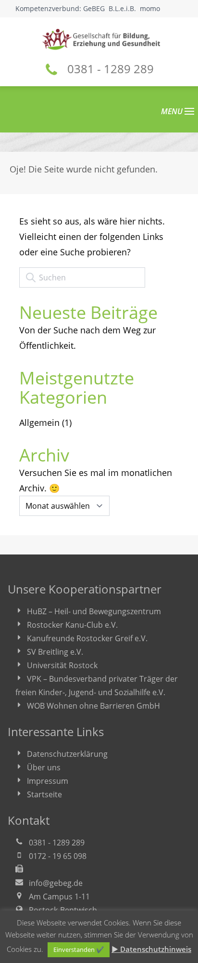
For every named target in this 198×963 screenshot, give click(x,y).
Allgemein (39, 422)
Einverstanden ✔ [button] (78, 949)
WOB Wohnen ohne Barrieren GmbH (93, 705)
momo (150, 8)
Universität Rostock (62, 665)
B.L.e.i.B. (122, 8)
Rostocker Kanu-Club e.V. (72, 625)
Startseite (44, 794)
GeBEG (94, 8)
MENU (173, 111)
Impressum (47, 781)
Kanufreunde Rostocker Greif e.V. (87, 638)
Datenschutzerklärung (67, 754)
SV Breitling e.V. (55, 651)
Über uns (44, 767)
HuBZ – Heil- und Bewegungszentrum (94, 611)
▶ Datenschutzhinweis (151, 949)
